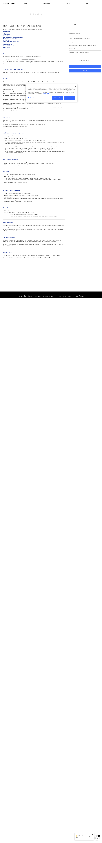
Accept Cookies (69, 97)
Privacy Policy (46, 93)
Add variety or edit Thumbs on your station (13, 37)
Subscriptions (46, 3)
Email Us (85, 70)
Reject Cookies (57, 97)
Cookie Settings (32, 97)
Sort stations (6, 35)
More (87, 3)
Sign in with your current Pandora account (13, 33)
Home (25, 3)
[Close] (75, 86)
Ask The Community (85, 66)
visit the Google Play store (28, 59)
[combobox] (85, 24)
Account (68, 3)
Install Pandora (6, 31)
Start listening (6, 34)
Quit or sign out (7, 47)
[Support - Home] (9, 3)
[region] (51, 93)
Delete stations (6, 43)
